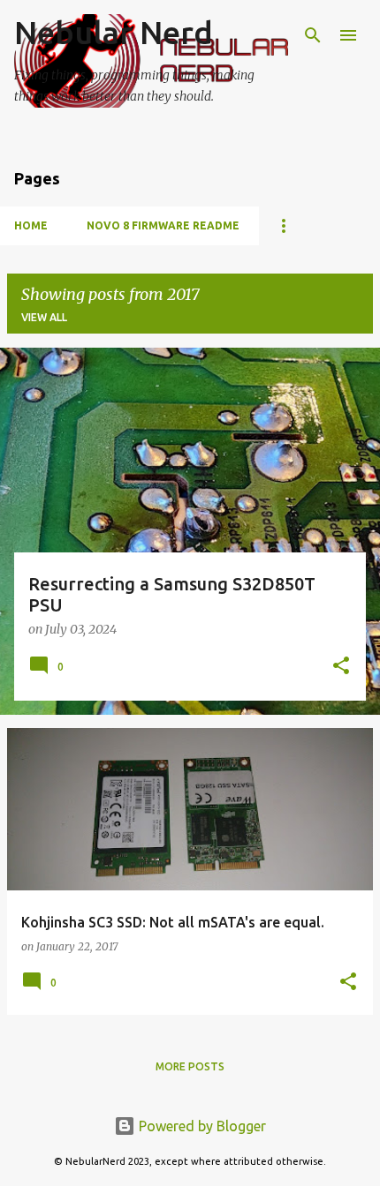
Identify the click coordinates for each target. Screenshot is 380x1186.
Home (31, 225)
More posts (190, 1066)
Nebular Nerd (113, 32)
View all (44, 317)
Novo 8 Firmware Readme (163, 225)
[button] (341, 667)
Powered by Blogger (200, 1126)
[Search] (312, 35)
